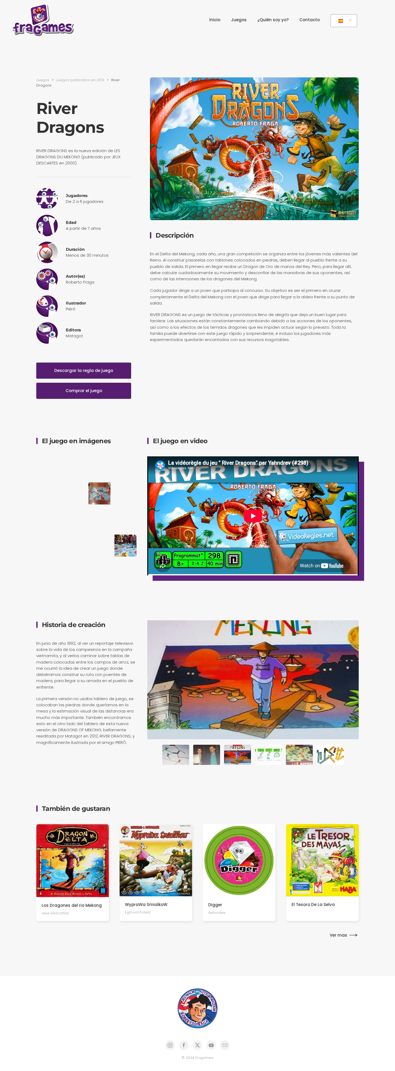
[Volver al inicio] (44, 20)
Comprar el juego (84, 390)
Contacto (309, 20)
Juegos (239, 20)
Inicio (214, 20)
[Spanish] (342, 21)
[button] (47, 467)
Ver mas (338, 935)
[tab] (175, 755)
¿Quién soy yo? (273, 20)
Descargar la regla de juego (83, 370)
